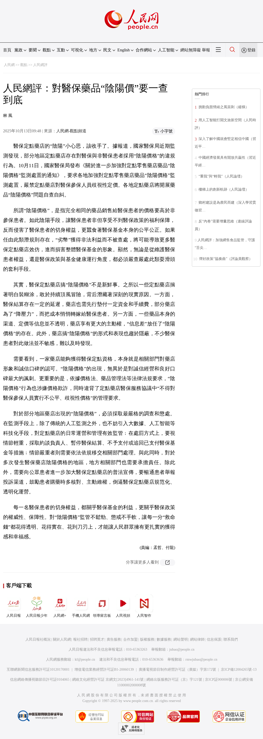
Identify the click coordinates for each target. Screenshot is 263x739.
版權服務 (147, 639)
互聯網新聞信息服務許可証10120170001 (38, 669)
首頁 (7, 50)
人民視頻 (123, 616)
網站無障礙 (190, 50)
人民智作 (144, 616)
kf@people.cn (85, 659)
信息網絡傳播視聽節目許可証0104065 (39, 679)
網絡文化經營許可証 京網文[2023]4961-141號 (108, 679)
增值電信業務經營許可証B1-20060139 (104, 669)
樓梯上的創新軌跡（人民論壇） (223, 189)
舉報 (206, 50)
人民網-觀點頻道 (71, 131)
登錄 (251, 50)
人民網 (9, 65)
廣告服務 (114, 639)
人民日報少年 (37, 616)
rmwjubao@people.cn (201, 659)
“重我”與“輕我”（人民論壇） (221, 176)
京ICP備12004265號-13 (239, 669)
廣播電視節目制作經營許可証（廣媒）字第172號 (177, 669)
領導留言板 (102, 616)
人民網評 (40, 65)
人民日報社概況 (38, 639)
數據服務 (164, 639)
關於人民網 (62, 639)
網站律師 (197, 639)
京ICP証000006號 (218, 679)
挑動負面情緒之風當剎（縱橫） (223, 107)
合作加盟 (130, 639)
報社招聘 (80, 639)
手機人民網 (81, 616)
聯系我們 (230, 639)
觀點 (23, 65)
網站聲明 (180, 639)
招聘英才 (97, 639)
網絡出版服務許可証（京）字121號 (174, 679)
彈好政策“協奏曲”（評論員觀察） (225, 259)
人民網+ (59, 616)
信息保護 (214, 639)
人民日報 (13, 616)
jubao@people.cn (181, 649)
